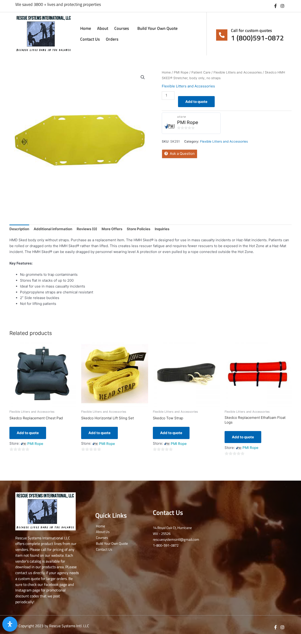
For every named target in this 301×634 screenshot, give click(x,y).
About (102, 28)
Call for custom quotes (251, 30)
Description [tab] (19, 229)
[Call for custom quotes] (221, 35)
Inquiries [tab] (162, 229)
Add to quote (196, 101)
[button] (143, 77)
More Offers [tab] (112, 229)
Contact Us (90, 39)
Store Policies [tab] (138, 229)
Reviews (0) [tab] (87, 229)
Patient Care (200, 72)
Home (85, 28)
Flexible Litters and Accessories (238, 72)
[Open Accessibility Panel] (9, 624)
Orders (112, 39)
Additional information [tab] (53, 229)
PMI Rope (181, 72)
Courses (121, 28)
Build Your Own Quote (157, 28)
